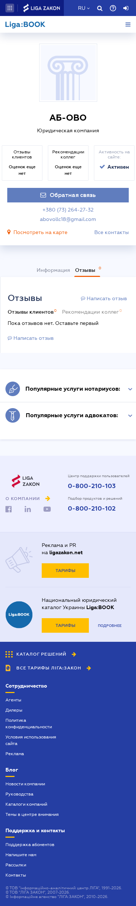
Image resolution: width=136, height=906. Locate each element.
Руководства (19, 794)
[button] (9, 8)
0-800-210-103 (92, 486)
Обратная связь (73, 195)
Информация (53, 270)
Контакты (15, 875)
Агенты (13, 699)
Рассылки (15, 864)
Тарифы (65, 570)
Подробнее (109, 626)
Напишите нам (20, 854)
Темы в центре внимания (32, 814)
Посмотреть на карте (40, 232)
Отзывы (86, 270)
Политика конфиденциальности (28, 723)
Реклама (14, 753)
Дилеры (13, 710)
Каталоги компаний (26, 804)
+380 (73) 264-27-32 (68, 210)
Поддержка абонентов (29, 844)
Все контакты (111, 232)
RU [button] (81, 8)
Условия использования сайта (30, 740)
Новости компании (25, 783)
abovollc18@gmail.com (68, 219)
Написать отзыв (106, 298)
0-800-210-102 (92, 509)
